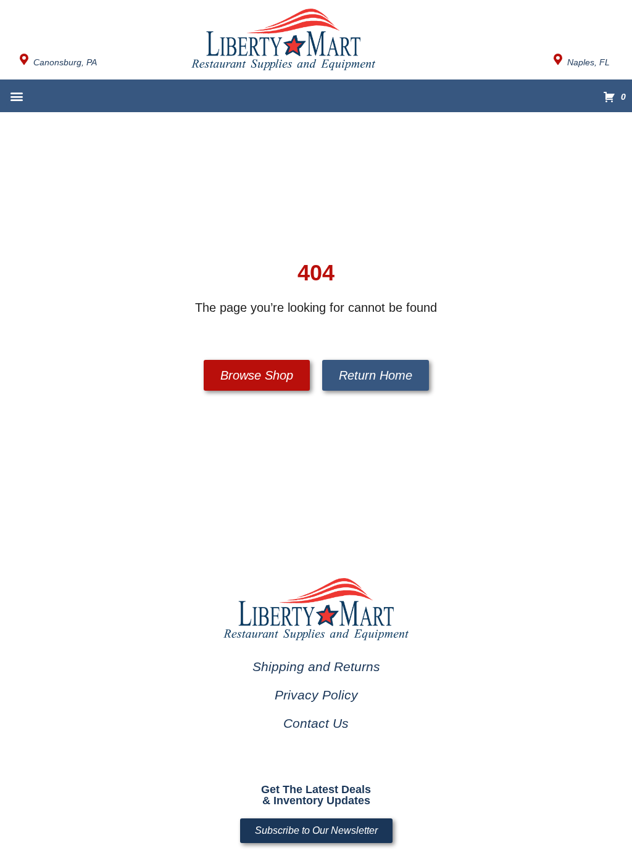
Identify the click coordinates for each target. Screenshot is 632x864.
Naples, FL (588, 62)
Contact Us (316, 723)
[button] (16, 96)
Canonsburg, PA (65, 62)
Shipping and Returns (316, 666)
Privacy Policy (316, 695)
